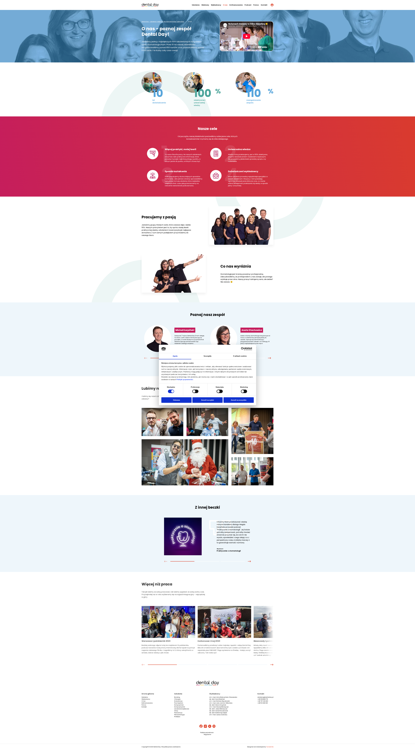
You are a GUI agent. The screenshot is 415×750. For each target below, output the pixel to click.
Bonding (177, 697)
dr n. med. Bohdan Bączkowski (219, 701)
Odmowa (176, 400)
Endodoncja (178, 701)
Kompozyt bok (179, 705)
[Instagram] (205, 726)
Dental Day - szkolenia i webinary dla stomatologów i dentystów (163, 22)
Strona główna (148, 694)
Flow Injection (178, 703)
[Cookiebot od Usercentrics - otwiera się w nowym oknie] (244, 348)
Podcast (248, 5)
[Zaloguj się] (272, 5)
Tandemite (269, 747)
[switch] (195, 391)
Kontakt (264, 5)
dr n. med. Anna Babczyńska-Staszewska (223, 697)
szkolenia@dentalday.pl (265, 697)
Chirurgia (177, 699)
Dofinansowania (236, 5)
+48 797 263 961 (262, 701)
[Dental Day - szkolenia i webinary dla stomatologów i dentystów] (150, 5)
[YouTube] (209, 726)
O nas (225, 5)
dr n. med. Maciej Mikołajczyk (218, 707)
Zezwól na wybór (207, 400)
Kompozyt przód (179, 707)
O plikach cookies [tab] (240, 356)
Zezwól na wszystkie (238, 400)
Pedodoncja (178, 713)
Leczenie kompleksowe (181, 709)
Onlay (176, 711)
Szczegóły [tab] (207, 356)
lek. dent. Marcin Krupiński (217, 705)
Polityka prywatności (207, 732)
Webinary (205, 5)
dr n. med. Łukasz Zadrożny (218, 715)
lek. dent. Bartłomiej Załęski (218, 713)
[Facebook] (201, 726)
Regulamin (207, 734)
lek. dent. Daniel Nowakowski (218, 711)
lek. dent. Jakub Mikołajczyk (218, 709)
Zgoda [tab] (175, 356)
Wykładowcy (216, 5)
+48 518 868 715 (262, 699)
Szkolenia (196, 5)
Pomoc (256, 5)
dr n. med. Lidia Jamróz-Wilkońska (220, 703)
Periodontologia (179, 715)
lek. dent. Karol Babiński (217, 699)
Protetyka (177, 717)
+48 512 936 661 (262, 703)
